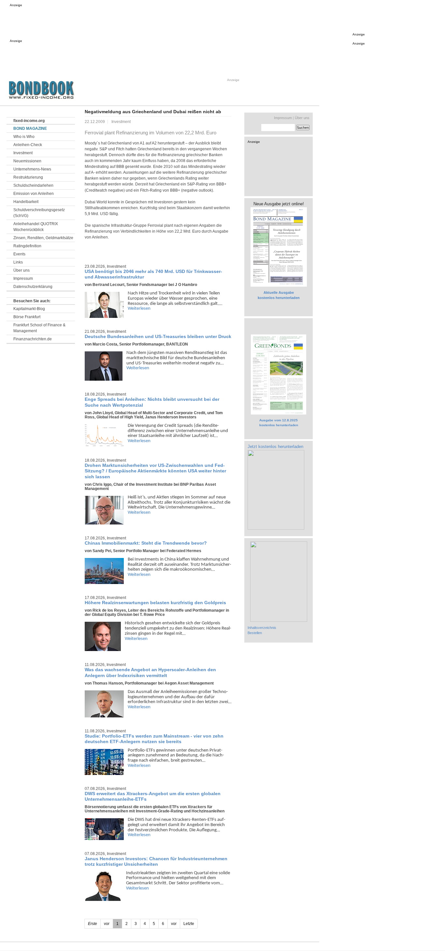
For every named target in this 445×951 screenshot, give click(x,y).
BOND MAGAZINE (30, 128)
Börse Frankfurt (26, 317)
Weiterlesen (139, 308)
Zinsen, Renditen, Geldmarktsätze (43, 238)
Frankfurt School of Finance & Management (39, 328)
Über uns (21, 270)
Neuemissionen (27, 161)
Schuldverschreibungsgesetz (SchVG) (39, 213)
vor (174, 923)
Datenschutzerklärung (32, 286)
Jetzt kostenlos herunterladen (275, 446)
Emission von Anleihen (33, 193)
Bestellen (255, 633)
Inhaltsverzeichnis (262, 628)
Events (19, 254)
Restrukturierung (28, 177)
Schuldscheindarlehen (33, 185)
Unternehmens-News (32, 169)
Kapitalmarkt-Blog (29, 308)
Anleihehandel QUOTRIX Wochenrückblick (35, 227)
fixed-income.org (29, 120)
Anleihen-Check (27, 145)
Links (18, 262)
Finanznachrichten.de (32, 339)
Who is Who (24, 136)
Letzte (188, 923)
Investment (23, 153)
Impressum (23, 278)
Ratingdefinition (27, 246)
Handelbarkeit (25, 201)
